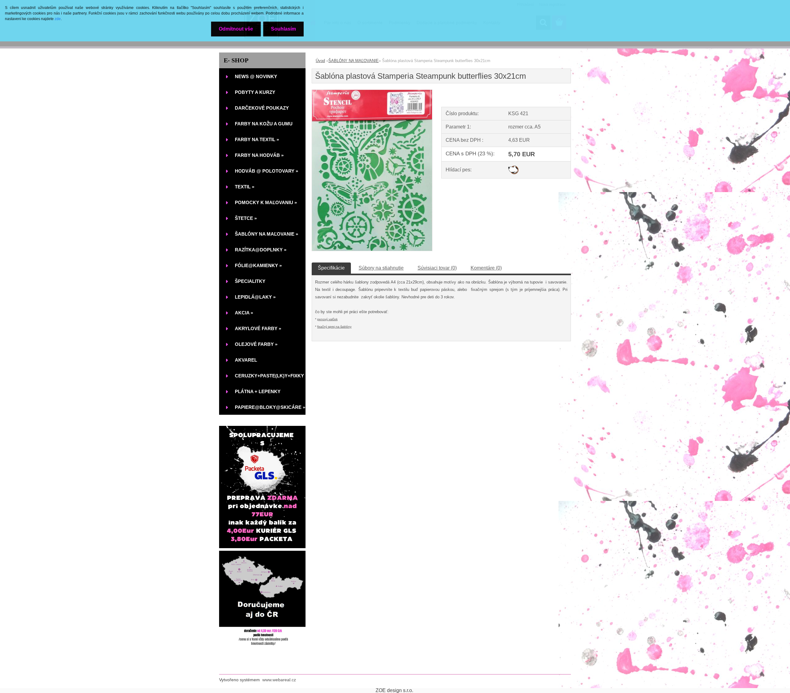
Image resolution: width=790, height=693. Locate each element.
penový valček (327, 319)
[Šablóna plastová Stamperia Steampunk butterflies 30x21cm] (372, 92)
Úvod (320, 60)
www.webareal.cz (279, 679)
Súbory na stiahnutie (381, 268)
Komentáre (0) (486, 268)
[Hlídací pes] (513, 167)
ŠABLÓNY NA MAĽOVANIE (353, 60)
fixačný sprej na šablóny (334, 326)
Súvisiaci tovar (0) (437, 268)
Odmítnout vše (236, 29)
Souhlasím (283, 29)
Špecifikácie (331, 268)
